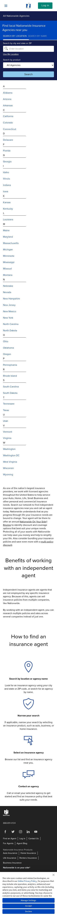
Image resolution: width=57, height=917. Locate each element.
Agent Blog (22, 843)
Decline (28, 911)
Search (28, 74)
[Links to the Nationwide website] (6, 815)
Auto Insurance (10, 853)
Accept (28, 905)
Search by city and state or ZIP (17, 43)
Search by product (11, 60)
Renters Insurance (28, 858)
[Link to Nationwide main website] (28, 7)
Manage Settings (28, 900)
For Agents (8, 843)
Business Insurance (12, 863)
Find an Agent (9, 838)
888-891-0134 (9, 823)
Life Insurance (9, 858)
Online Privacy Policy (27, 881)
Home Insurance (28, 853)
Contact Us (33, 838)
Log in (45, 5)
